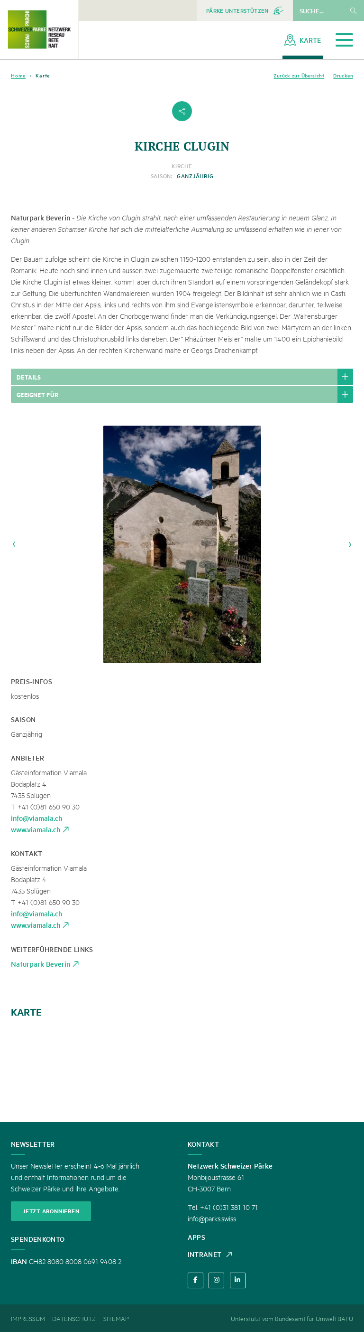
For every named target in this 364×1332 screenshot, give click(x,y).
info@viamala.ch (36, 818)
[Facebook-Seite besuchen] (195, 1280)
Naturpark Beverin (40, 964)
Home (18, 75)
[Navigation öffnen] (344, 40)
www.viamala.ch (35, 829)
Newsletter (33, 1144)
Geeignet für (38, 394)
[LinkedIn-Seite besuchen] (238, 1280)
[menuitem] (245, 10)
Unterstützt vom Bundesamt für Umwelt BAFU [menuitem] (292, 1318)
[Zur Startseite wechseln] (39, 29)
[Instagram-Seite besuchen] (216, 1280)
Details (29, 376)
